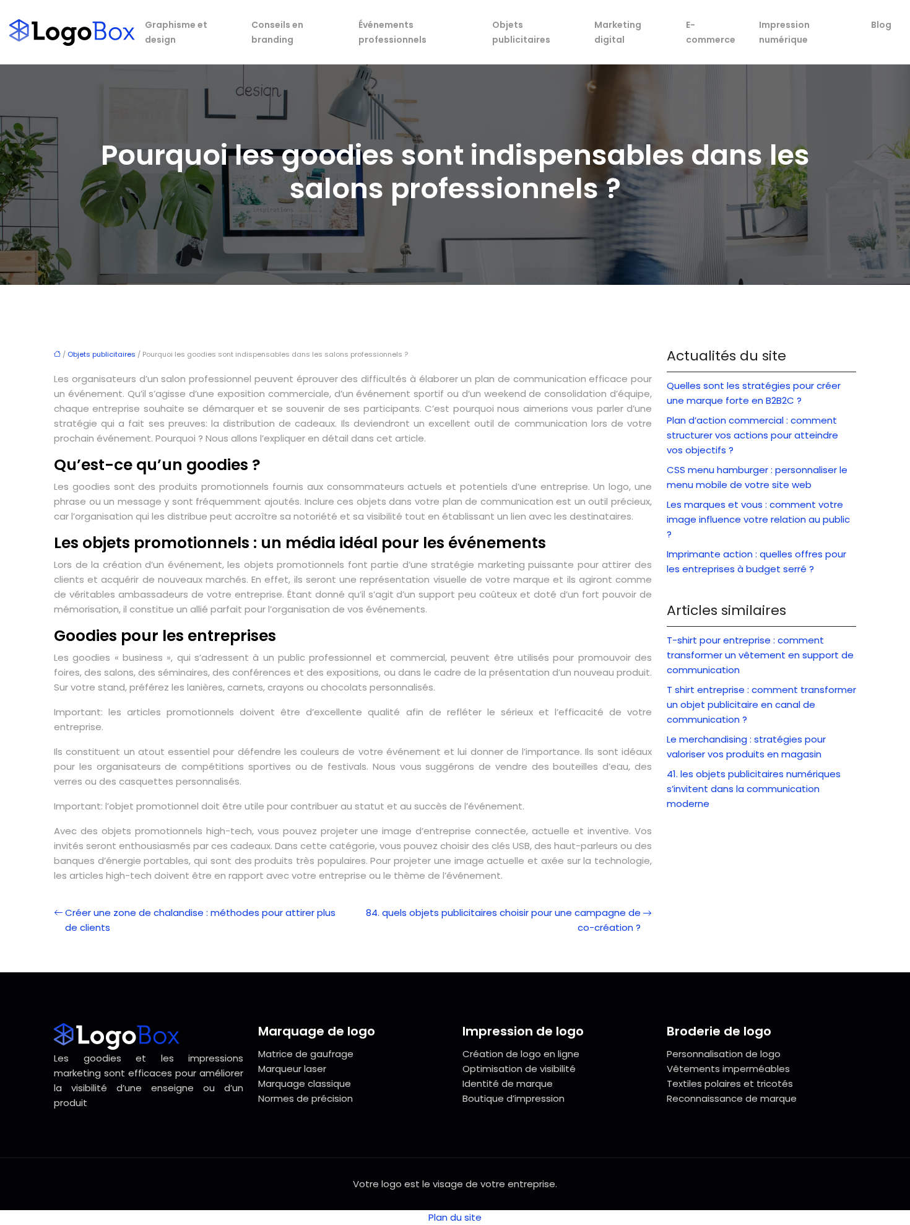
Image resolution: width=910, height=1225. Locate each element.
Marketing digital (617, 32)
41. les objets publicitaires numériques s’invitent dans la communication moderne (754, 788)
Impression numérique (784, 32)
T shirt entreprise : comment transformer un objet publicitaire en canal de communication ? (761, 704)
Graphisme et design (176, 32)
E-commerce (710, 32)
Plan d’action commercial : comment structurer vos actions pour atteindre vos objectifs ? (752, 435)
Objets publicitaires (521, 32)
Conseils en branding (277, 32)
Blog (881, 25)
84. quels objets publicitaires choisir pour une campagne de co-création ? (503, 920)
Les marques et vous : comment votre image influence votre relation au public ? (758, 519)
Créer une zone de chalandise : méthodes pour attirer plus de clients (200, 920)
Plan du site (455, 1217)
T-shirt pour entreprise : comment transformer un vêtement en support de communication (760, 655)
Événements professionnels (392, 32)
